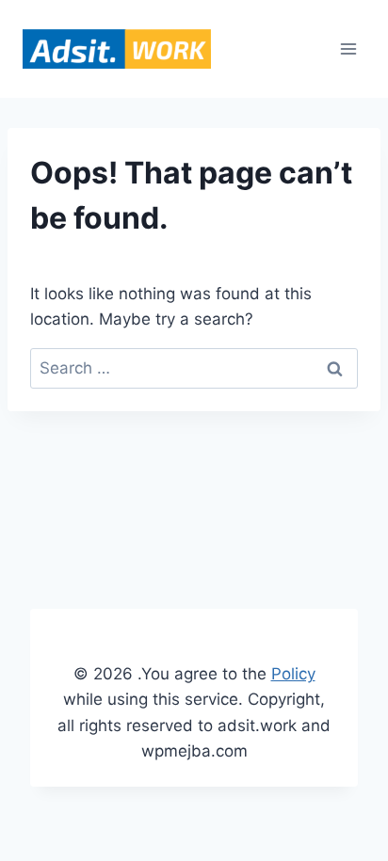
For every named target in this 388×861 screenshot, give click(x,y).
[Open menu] (348, 48)
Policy (293, 673)
